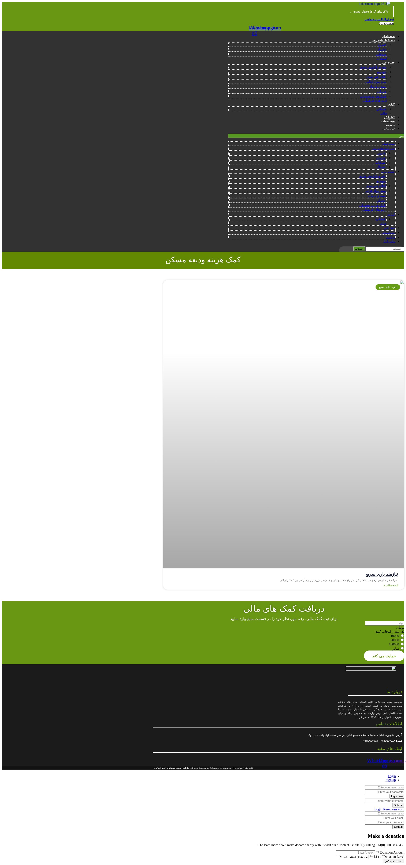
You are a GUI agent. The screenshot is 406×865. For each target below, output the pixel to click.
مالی (383, 113)
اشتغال (382, 58)
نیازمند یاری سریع (382, 574)
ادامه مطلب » (391, 585)
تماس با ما (389, 128)
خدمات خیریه (388, 62)
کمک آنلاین (389, 117)
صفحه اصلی (388, 36)
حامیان (381, 49)
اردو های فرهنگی (375, 100)
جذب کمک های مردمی (383, 40)
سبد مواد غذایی (375, 81)
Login (378, 809)
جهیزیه (381, 72)
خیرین (382, 44)
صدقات (381, 54)
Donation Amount (390, 852)
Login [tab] (392, 776)
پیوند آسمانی (388, 121)
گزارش (391, 104)
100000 (394, 644)
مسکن (381, 91)
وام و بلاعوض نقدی (373, 67)
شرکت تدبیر (159, 768)
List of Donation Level (387, 856)
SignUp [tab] (390, 780)
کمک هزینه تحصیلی (373, 96)
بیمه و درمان (377, 86)
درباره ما (390, 124)
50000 (395, 640)
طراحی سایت (182, 768)
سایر (395, 648)
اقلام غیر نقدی (376, 76)
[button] (386, 23)
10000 (395, 636)
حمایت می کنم (384, 655)
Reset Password (393, 809)
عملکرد (381, 109)
